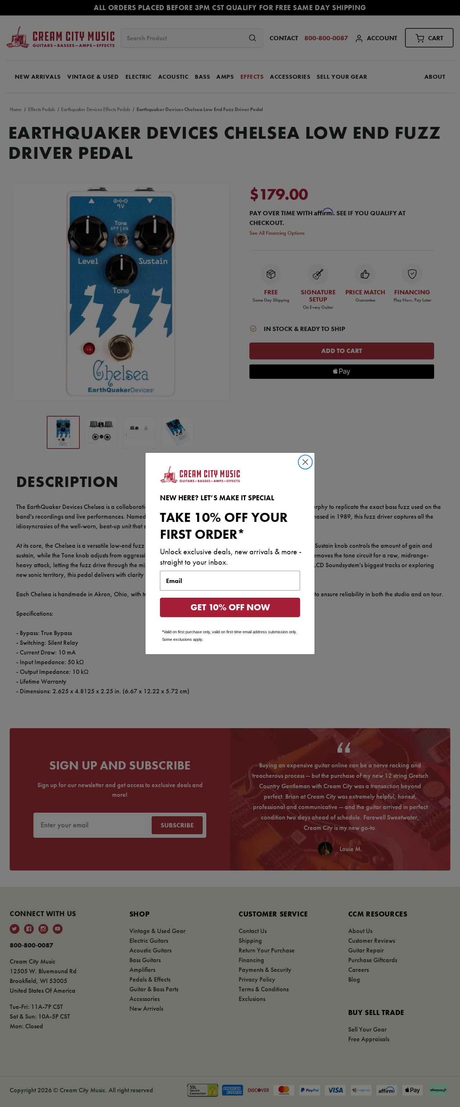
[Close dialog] (305, 462)
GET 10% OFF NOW (230, 607)
